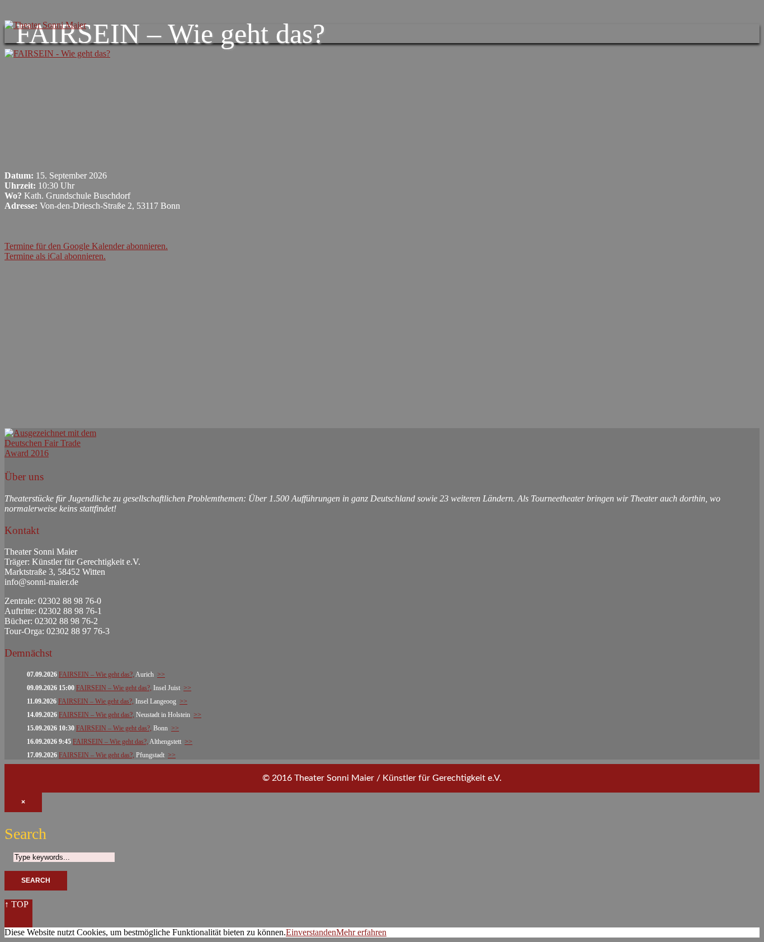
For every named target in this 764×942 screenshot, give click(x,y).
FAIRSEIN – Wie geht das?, (96, 674)
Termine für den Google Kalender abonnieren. (86, 246)
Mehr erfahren (361, 932)
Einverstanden (311, 932)
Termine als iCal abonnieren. (55, 256)
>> (161, 674)
